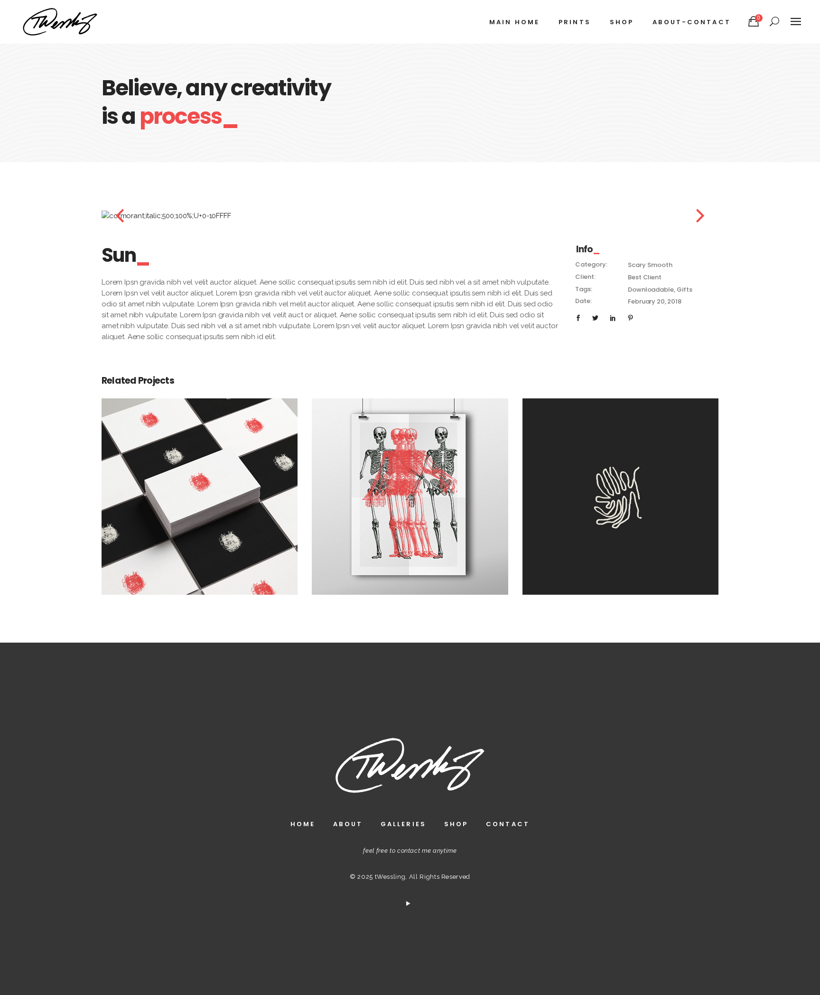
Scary (636, 264)
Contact (508, 824)
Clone (620, 486)
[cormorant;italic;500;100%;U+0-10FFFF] (402, 216)
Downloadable (650, 289)
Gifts (684, 289)
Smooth (659, 264)
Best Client (644, 277)
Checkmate (199, 486)
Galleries (403, 824)
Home (302, 824)
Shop (456, 824)
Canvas (410, 486)
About (348, 824)
